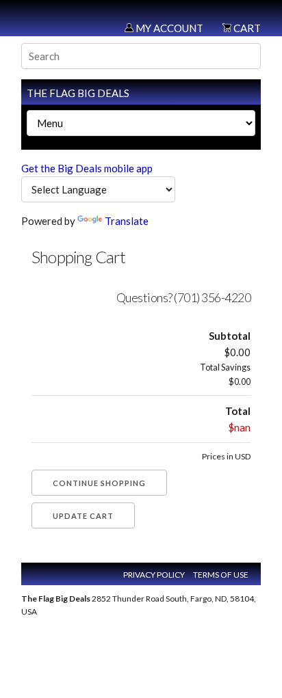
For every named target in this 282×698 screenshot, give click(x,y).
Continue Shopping (99, 483)
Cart (246, 28)
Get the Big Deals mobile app (87, 168)
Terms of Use (220, 574)
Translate (127, 221)
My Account (168, 28)
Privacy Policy (154, 574)
